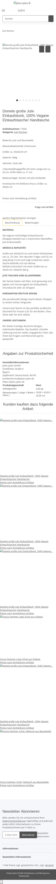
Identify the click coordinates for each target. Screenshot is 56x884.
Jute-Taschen (20, 132)
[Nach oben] (1, 882)
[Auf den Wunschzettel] (47, 49)
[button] (10, 10)
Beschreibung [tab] (12, 222)
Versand (49, 865)
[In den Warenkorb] (4, 41)
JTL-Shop (33, 876)
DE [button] (4, 10)
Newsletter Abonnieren (43, 835)
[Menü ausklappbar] (6, 3)
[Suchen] (51, 18)
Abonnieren (28, 834)
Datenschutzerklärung (14, 820)
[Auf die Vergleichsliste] (41, 49)
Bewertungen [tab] (32, 222)
